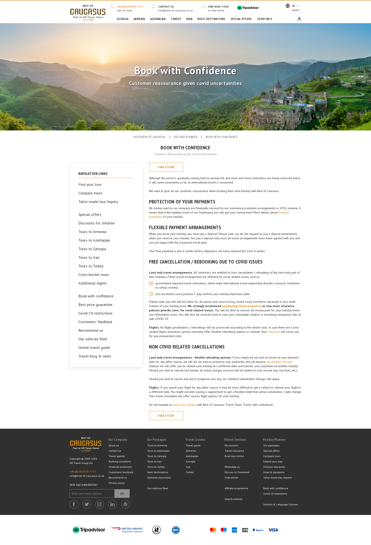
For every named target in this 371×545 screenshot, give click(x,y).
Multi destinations (157, 472)
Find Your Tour (218, 6)
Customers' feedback (95, 322)
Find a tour (166, 167)
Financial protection (120, 466)
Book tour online (234, 456)
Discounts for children (96, 223)
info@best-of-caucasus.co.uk (175, 10)
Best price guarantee (95, 305)
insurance (274, 332)
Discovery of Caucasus (149, 137)
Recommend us (90, 330)
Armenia (139, 19)
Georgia (122, 19)
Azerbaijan (158, 19)
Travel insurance (234, 450)
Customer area (299, 19)
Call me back (124, 10)
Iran (189, 19)
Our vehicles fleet (92, 339)
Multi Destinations (211, 19)
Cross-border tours (93, 274)
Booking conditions (120, 461)
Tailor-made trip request (277, 477)
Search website (234, 499)
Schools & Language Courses (280, 504)
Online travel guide (94, 347)
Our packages (271, 445)
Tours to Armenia (92, 232)
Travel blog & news (94, 356)
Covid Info (264, 19)
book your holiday (184, 405)
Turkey (176, 19)
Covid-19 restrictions (95, 313)
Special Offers (241, 19)
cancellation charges (279, 362)
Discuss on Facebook (237, 472)
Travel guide (193, 445)
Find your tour (90, 184)
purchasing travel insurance (241, 306)
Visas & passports (273, 472)
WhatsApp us (232, 466)
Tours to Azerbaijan (94, 240)
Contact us (166, 6)
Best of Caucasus (86, 447)
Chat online (231, 477)
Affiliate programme (236, 488)
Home (88, 11)
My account (231, 445)
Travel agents (117, 456)
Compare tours (90, 193)
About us (114, 445)
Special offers (89, 214)
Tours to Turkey (90, 266)
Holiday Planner (185, 137)
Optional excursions (159, 477)
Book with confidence (95, 296)
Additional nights (92, 283)
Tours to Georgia (92, 249)
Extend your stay (273, 461)
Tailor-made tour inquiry (98, 202)
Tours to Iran (88, 257)
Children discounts (274, 466)
